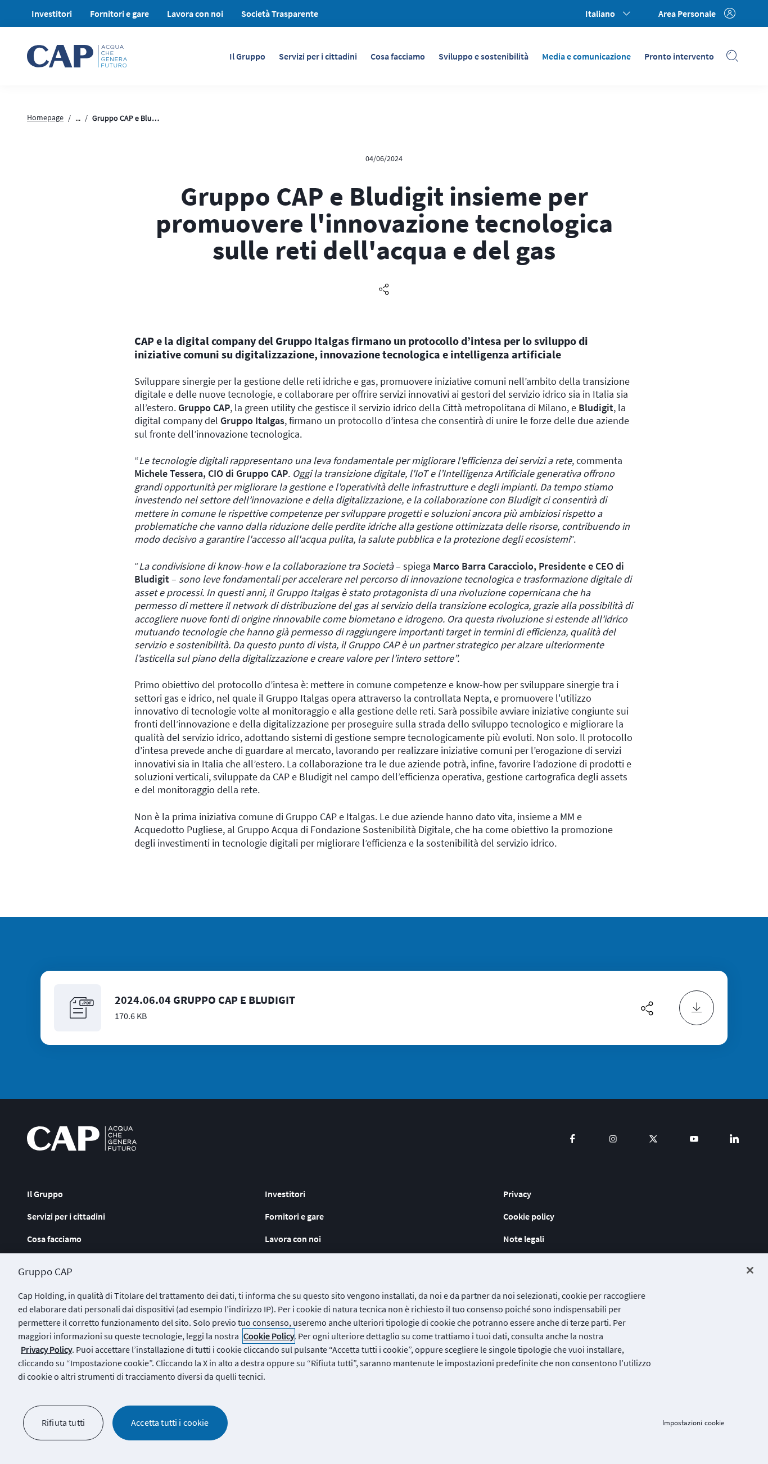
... (77, 118)
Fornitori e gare (119, 13)
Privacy (517, 1193)
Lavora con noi (195, 13)
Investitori (51, 13)
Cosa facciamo (398, 56)
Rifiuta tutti (63, 1422)
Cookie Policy (268, 1336)
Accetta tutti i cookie (170, 1422)
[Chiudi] (750, 1270)
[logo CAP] (82, 1138)
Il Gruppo (247, 56)
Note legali (523, 1238)
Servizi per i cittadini (318, 56)
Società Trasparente (279, 13)
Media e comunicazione (586, 56)
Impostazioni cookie (693, 1422)
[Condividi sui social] (384, 289)
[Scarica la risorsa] (696, 1007)
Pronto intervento (679, 56)
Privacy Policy (46, 1349)
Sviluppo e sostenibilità (483, 56)
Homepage (45, 117)
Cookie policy (528, 1216)
